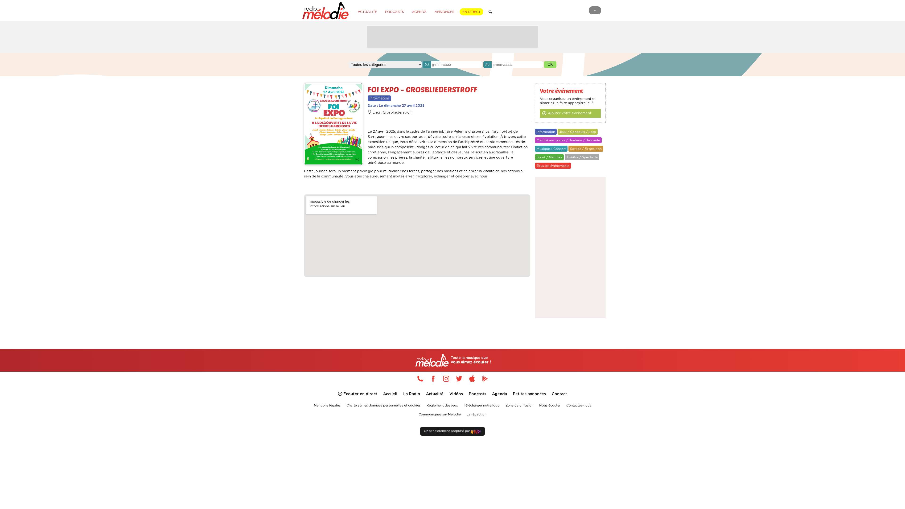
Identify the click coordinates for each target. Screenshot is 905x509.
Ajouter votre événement (569, 113)
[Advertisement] (452, 36)
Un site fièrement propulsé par (447, 431)
